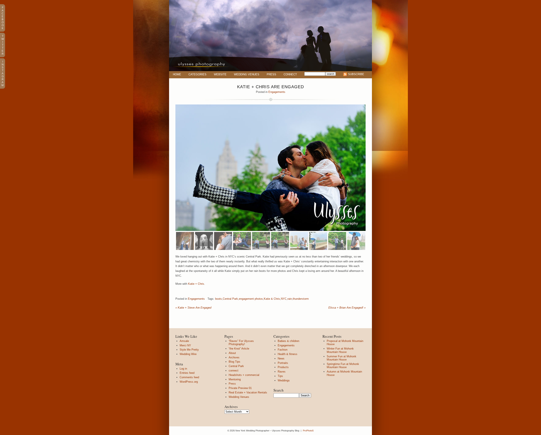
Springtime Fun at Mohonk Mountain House (343, 365)
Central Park (230, 298)
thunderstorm (301, 298)
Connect (290, 74)
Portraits (283, 363)
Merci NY (185, 345)
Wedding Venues (246, 74)
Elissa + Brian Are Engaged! (347, 307)
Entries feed (187, 372)
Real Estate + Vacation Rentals (248, 392)
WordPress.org (189, 381)
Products (283, 367)
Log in (183, 368)
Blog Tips (234, 361)
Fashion (282, 349)
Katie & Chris (272, 298)
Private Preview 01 (240, 388)
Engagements (276, 92)
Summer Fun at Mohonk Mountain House (341, 358)
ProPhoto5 (308, 430)
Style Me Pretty (189, 349)
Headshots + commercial (244, 375)
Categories (197, 74)
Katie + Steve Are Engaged (193, 307)
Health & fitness (287, 354)
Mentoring (235, 379)
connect (233, 370)
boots (218, 298)
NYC (284, 298)
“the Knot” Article (239, 348)
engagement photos (251, 298)
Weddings (284, 380)
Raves (282, 371)
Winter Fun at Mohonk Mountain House (340, 350)
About (232, 353)
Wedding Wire (188, 354)
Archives (234, 357)
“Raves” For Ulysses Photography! (241, 342)
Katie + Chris (196, 283)
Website (220, 74)
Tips (280, 376)
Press (271, 74)
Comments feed (189, 377)
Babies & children (288, 341)
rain (289, 298)
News (281, 358)
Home (177, 74)
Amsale (184, 341)
